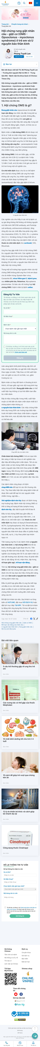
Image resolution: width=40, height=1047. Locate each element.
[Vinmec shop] (28, 977)
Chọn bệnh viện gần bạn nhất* (14, 886)
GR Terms (20, 1033)
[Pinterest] (37, 619)
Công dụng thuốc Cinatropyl (15, 848)
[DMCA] (20, 1019)
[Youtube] (15, 994)
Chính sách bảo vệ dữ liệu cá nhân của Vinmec (20, 1028)
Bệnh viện (7, 325)
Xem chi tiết (29, 56)
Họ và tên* (7, 872)
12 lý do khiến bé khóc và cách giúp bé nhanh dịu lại (18, 813)
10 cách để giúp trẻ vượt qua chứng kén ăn (19, 776)
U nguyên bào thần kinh (10, 627)
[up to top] (35, 1029)
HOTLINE (11, 602)
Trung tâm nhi (6, 26)
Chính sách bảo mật (21, 352)
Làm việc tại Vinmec (11, 964)
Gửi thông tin (20, 916)
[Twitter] (34, 619)
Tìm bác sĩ (7, 961)
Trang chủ (5, 24)
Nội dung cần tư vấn (10, 333)
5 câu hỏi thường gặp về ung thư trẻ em (19, 667)
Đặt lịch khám (18, 56)
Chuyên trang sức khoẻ (19, 24)
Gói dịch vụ (25, 956)
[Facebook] (31, 619)
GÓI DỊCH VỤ (27, 602)
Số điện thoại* (8, 879)
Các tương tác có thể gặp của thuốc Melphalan (19, 704)
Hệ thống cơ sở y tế (11, 958)
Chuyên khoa (26, 952)
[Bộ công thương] (20, 1013)
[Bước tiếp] (19, 1004)
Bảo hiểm (25, 959)
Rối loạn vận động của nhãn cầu (12, 625)
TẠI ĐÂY (18, 605)
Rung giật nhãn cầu (25, 627)
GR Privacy (20, 1030)
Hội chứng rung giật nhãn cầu (12, 623)
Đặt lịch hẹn (26, 962)
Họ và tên (7, 308)
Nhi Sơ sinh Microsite (9, 629)
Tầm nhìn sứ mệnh (10, 954)
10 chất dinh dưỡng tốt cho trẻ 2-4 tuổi (18, 740)
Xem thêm (6, 674)
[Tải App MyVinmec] (10, 979)
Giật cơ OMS (27, 623)
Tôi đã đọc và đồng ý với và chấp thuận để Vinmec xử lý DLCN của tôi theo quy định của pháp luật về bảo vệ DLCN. (21, 910)
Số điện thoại (8, 316)
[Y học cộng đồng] (19, 1001)
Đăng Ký (20, 358)
